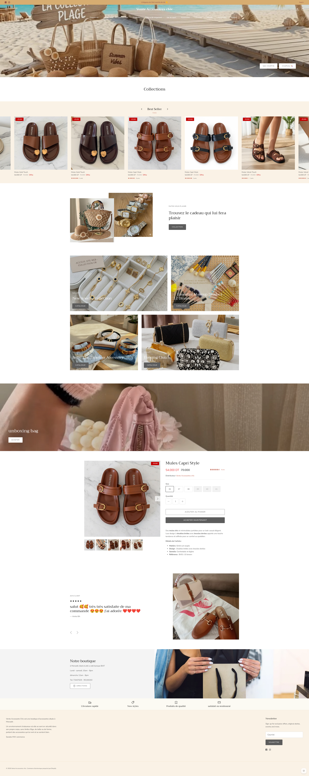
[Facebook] (6, 2)
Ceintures (198, 17)
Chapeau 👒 (287, 66)
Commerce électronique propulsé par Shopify (41, 768)
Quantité (169, 496)
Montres (210, 17)
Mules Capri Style (182, 463)
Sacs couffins (123, 17)
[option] (154, 41)
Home (74, 17)
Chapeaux (136, 17)
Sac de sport (171, 17)
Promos (234, 17)
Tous (154, 113)
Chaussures (94, 17)
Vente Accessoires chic (185, 475)
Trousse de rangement (153, 17)
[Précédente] (5, 41)
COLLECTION (177, 227)
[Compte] (297, 9)
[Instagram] (9, 2)
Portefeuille (222, 17)
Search (301, 2)
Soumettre (274, 742)
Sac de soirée (108, 17)
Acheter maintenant (195, 520)
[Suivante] (304, 41)
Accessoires (185, 17)
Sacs (83, 17)
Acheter (15, 440)
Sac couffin (268, 66)
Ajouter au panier (195, 512)
